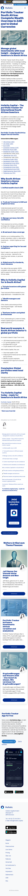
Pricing (8, 852)
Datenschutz (9, 874)
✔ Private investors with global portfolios (13, 470)
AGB (7, 878)
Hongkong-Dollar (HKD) (10, 159)
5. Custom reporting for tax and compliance (13, 461)
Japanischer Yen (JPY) (10, 155)
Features (8, 859)
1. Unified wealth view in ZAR (9, 448)
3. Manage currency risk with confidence (12, 455)
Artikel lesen (14, 593)
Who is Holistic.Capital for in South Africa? (13, 467)
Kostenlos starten (8, 741)
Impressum (9, 871)
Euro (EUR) (6, 145)
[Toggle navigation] (25, 7)
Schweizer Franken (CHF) (11, 147)
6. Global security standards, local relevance (13, 464)
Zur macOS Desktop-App (19, 2)
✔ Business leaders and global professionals (13, 476)
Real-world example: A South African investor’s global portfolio (11, 480)
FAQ (7, 881)
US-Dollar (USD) (8, 144)
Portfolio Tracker (6, 402)
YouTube (8, 868)
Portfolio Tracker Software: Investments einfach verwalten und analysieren (11, 625)
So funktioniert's (11, 865)
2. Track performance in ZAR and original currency (12, 451)
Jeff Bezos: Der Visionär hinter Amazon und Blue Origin (11, 574)
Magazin (8, 840)
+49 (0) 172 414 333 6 (21, 4)
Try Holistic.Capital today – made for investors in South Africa (13, 489)
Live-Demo (9, 849)
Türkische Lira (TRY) (9, 173)
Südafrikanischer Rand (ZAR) (12, 171)
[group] (14, 512)
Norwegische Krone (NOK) (11, 163)
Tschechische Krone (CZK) (11, 169)
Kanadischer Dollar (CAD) (11, 151)
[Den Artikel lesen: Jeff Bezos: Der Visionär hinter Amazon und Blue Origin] (14, 558)
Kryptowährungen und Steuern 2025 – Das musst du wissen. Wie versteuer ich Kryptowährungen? (12, 678)
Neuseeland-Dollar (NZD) (10, 161)
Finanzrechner (10, 846)
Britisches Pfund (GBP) (10, 149)
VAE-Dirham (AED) (8, 142)
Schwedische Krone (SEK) (11, 167)
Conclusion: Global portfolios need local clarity (12, 485)
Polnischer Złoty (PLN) (10, 165)
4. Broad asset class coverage (10, 458)
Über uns (8, 856)
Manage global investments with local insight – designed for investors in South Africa (13, 434)
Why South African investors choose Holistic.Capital (11, 444)
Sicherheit (9, 862)
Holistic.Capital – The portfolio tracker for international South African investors (13, 439)
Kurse (7, 843)
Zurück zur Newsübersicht (9, 533)
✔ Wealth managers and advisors (10, 473)
